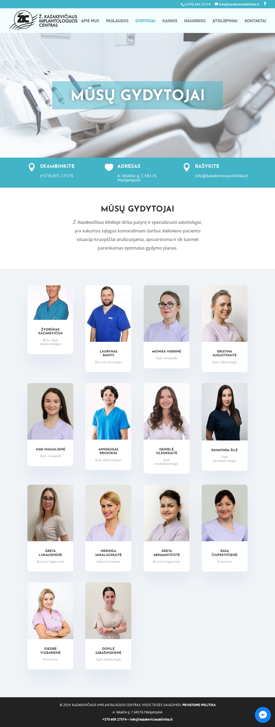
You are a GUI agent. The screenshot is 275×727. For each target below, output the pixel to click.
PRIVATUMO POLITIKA (199, 705)
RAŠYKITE (207, 166)
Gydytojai (145, 21)
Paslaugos (117, 21)
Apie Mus (90, 21)
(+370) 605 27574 (197, 4)
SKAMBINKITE (57, 166)
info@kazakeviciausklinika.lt (151, 719)
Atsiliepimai (225, 21)
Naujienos (194, 21)
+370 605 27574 (114, 719)
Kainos (169, 21)
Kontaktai (255, 21)
